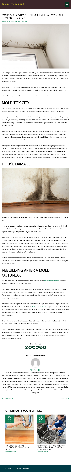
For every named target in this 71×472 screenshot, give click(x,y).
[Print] (41, 347)
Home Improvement (20, 21)
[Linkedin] (33, 347)
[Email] (37, 347)
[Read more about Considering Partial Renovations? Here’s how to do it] (19, 429)
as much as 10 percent (39, 307)
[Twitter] (30, 347)
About (42, 469)
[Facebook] (26, 347)
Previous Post (7, 398)
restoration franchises (51, 281)
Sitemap (64, 469)
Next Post (64, 398)
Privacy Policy (57, 469)
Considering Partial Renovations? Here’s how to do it (18, 447)
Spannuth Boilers (13, 4)
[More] (44, 347)
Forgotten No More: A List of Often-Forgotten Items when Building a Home (51, 447)
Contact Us (48, 469)
